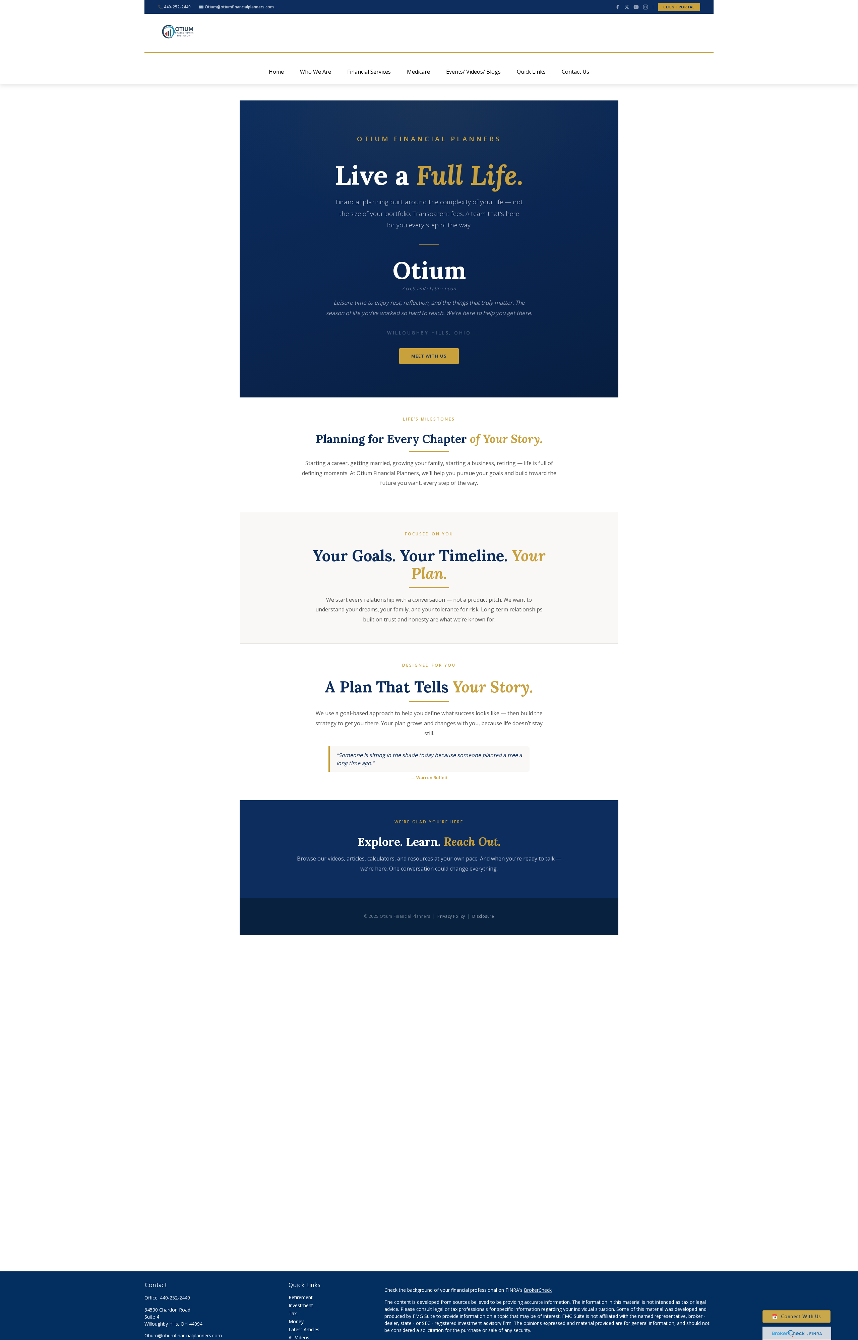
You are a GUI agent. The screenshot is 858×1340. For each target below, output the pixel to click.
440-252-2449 (175, 1297)
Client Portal (679, 6)
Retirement (301, 1297)
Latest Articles (304, 1329)
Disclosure (483, 916)
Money (296, 1321)
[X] (626, 7)
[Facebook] (617, 7)
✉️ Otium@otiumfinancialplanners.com (236, 7)
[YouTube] (636, 7)
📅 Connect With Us (796, 1316)
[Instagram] (645, 7)
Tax (293, 1313)
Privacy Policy (451, 916)
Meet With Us (429, 356)
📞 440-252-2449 (174, 7)
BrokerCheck (538, 1290)
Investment (301, 1305)
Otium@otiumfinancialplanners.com (183, 1335)
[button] (276, 71)
